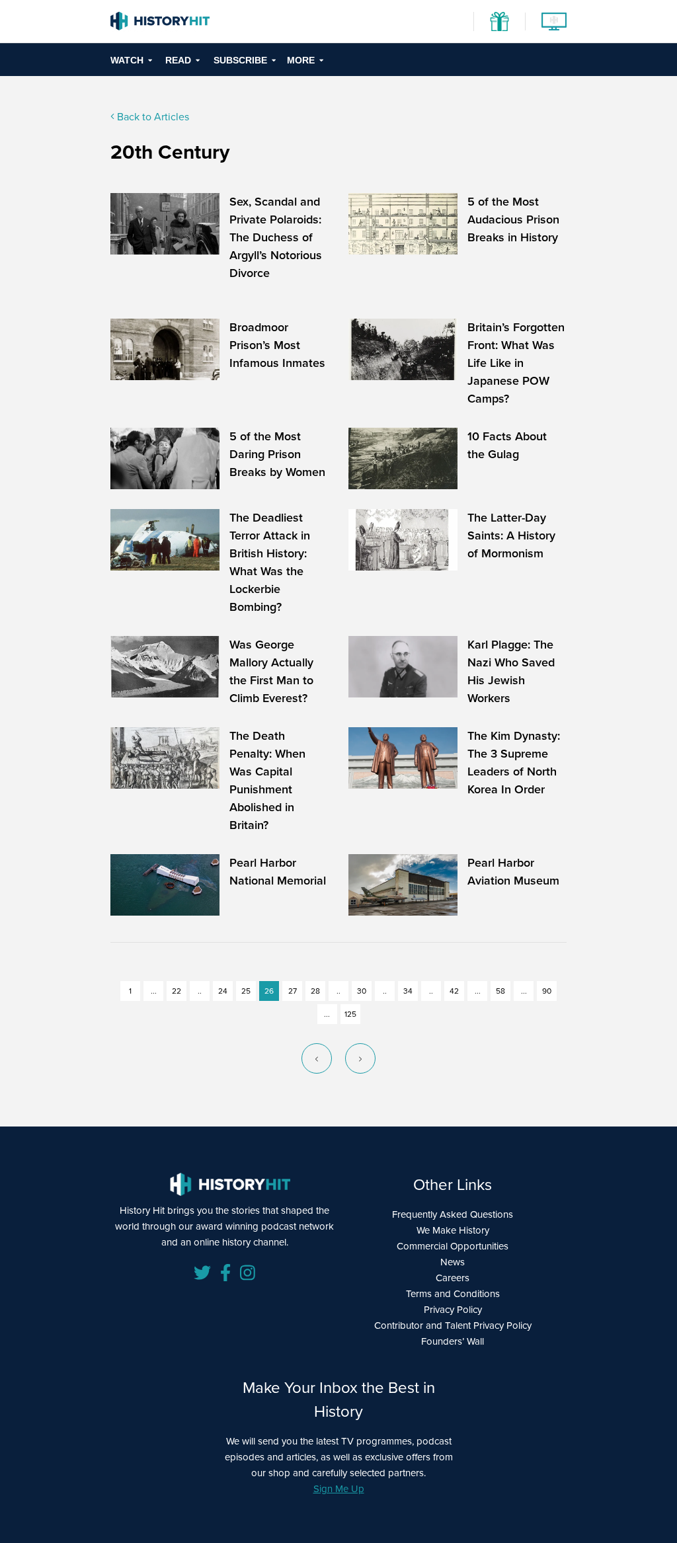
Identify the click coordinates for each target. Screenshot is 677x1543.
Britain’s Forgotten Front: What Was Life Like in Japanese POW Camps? (516, 363)
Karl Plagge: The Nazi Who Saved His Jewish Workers (511, 671)
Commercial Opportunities (452, 1246)
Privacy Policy (453, 1309)
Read (178, 60)
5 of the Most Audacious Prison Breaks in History (513, 219)
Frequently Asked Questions (452, 1214)
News (452, 1262)
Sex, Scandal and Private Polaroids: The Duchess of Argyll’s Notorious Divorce (275, 237)
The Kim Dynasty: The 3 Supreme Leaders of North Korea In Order (513, 762)
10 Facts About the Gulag (507, 445)
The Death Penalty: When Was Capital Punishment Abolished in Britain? (267, 780)
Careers (452, 1278)
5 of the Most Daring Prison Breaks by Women (277, 454)
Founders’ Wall (452, 1341)
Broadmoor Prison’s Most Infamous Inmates (277, 345)
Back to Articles (151, 116)
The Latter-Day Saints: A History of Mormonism (511, 535)
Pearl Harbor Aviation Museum (513, 871)
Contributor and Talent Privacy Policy (453, 1325)
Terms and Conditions (453, 1293)
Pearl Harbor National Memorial (277, 871)
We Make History (453, 1230)
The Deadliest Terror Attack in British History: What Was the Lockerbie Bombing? (269, 562)
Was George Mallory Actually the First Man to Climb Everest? (271, 671)
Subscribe (240, 60)
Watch (126, 60)
